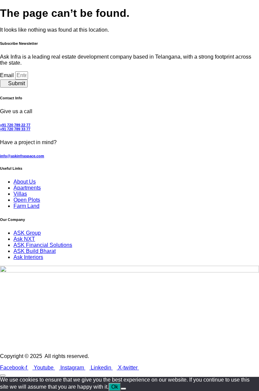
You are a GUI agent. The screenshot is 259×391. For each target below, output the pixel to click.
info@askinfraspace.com (22, 156)
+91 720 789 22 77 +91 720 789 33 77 (15, 127)
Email (7, 75)
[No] (123, 389)
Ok (114, 387)
